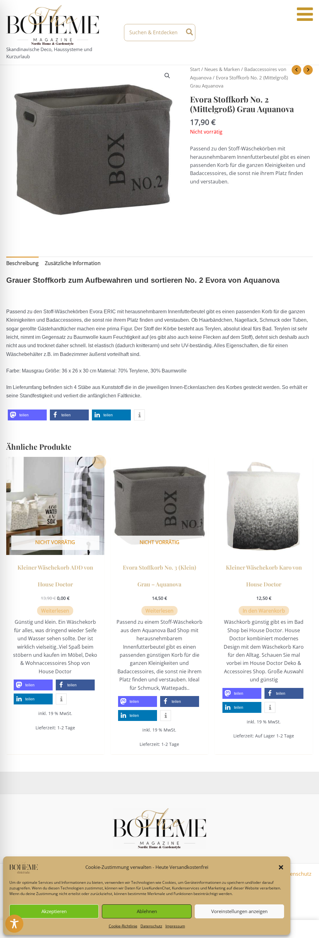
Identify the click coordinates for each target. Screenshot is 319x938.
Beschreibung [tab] (22, 263)
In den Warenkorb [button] (264, 610)
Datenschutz (151, 926)
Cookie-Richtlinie (123, 926)
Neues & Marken (222, 69)
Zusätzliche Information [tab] (73, 263)
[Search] (190, 32)
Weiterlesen (55, 610)
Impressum (175, 926)
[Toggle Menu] (305, 14)
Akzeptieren (54, 911)
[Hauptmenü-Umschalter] (307, 32)
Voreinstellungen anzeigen (239, 911)
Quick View (55, 549)
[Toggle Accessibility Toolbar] (14, 923)
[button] (281, 867)
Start (195, 69)
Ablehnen (147, 911)
